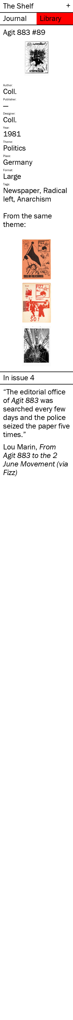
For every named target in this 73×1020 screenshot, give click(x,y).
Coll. (10, 91)
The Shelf (18, 5)
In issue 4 (18, 377)
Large (12, 176)
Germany (17, 162)
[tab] (18, 19)
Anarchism (34, 198)
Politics (14, 148)
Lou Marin (19, 446)
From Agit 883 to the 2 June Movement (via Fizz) (35, 459)
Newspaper (21, 190)
